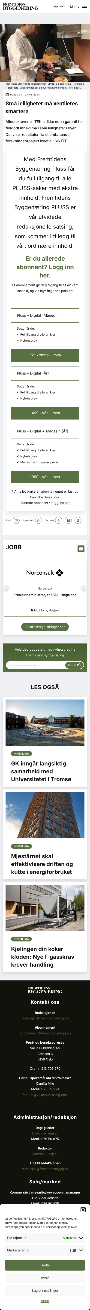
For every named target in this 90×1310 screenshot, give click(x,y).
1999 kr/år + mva (45, 476)
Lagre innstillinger (45, 1290)
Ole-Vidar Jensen (45, 1133)
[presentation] (6, 588)
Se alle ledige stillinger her (45, 627)
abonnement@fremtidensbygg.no (45, 1033)
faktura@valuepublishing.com (45, 1095)
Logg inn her (60, 503)
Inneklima (21, 753)
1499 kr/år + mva (45, 413)
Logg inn (58, 6)
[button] (83, 1209)
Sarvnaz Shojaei (45, 1154)
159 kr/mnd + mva (45, 355)
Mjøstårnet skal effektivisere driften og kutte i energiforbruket (42, 864)
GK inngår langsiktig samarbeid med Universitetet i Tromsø (41, 771)
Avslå (45, 1278)
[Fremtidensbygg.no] (20, 8)
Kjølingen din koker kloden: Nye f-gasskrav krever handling (42, 957)
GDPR (45, 1301)
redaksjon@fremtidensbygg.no (45, 1018)
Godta (45, 1265)
